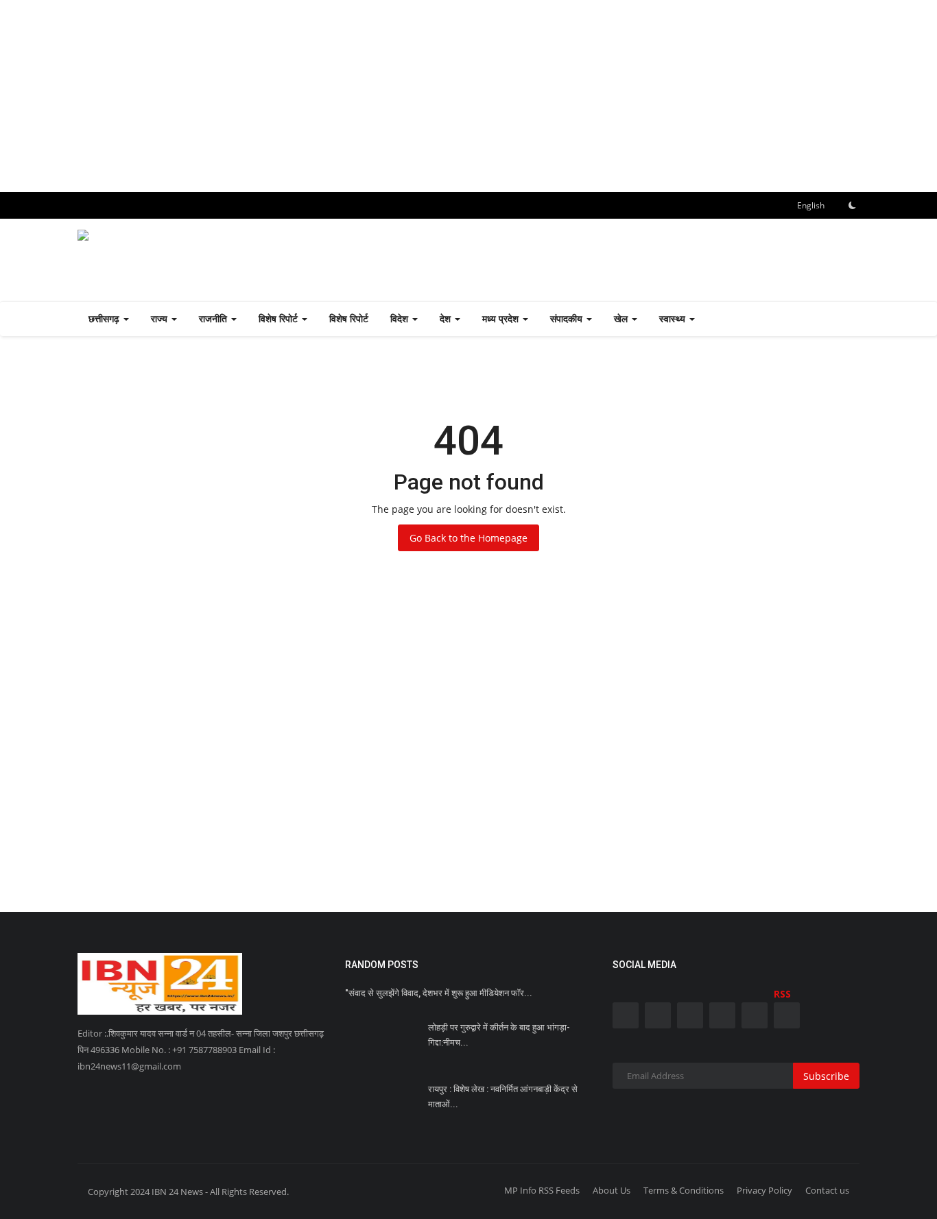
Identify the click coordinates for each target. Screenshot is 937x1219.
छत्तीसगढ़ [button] (105, 318)
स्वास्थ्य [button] (673, 318)
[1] (851, 205)
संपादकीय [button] (567, 318)
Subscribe (826, 1076)
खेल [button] (622, 318)
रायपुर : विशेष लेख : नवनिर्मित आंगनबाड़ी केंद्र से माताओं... (503, 1096)
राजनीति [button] (214, 318)
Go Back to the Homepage (468, 537)
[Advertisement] (411, 96)
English (810, 205)
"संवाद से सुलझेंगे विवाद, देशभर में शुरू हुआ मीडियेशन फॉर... (438, 993)
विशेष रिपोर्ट (348, 318)
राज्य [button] (160, 318)
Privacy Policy (764, 1190)
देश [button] (446, 318)
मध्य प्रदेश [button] (501, 318)
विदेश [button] (400, 318)
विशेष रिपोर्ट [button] (279, 318)
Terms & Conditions (683, 1190)
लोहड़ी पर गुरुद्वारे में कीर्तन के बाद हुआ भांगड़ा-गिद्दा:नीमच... (499, 1035)
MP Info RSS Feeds (542, 1190)
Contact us (827, 1190)
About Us (611, 1190)
